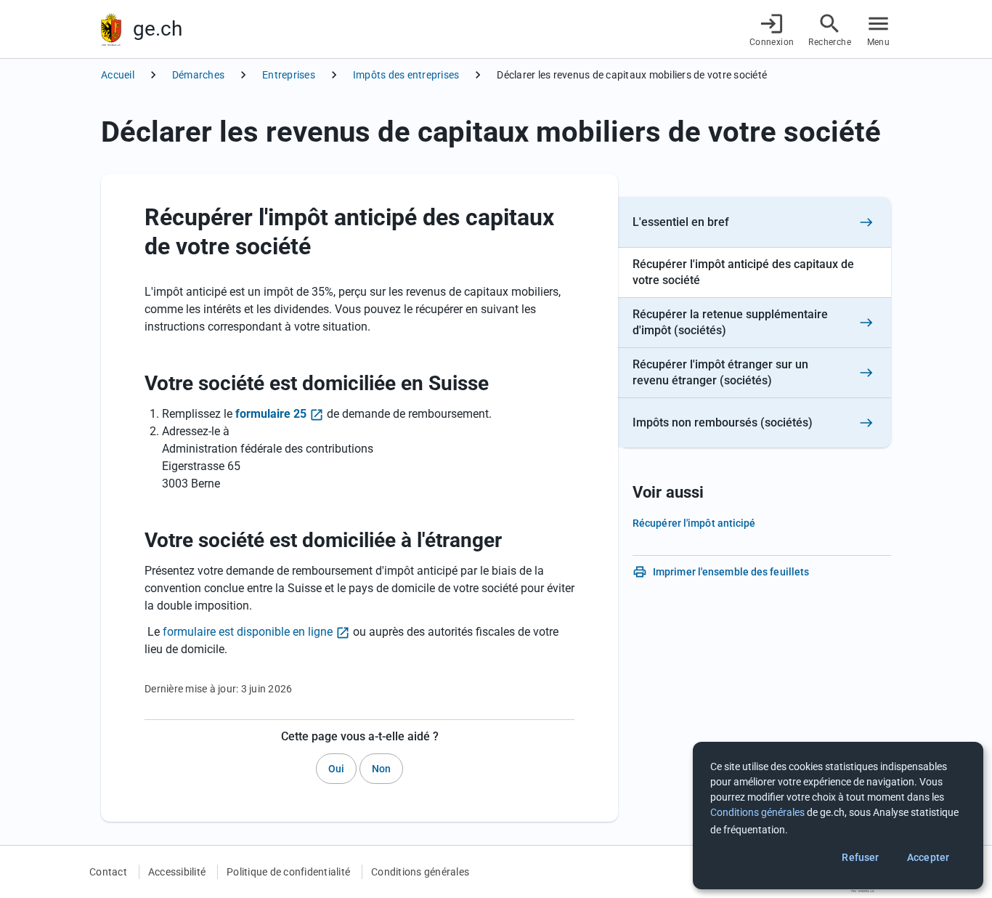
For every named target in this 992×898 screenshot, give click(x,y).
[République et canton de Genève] (111, 29)
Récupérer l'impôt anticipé (694, 523)
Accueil (117, 75)
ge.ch (157, 29)
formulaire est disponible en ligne (248, 632)
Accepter (928, 857)
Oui (336, 768)
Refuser (860, 857)
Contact (108, 872)
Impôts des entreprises (406, 75)
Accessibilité (177, 872)
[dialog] (838, 815)
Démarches (198, 75)
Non (381, 768)
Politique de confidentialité (288, 872)
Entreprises (288, 75)
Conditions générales (420, 872)
